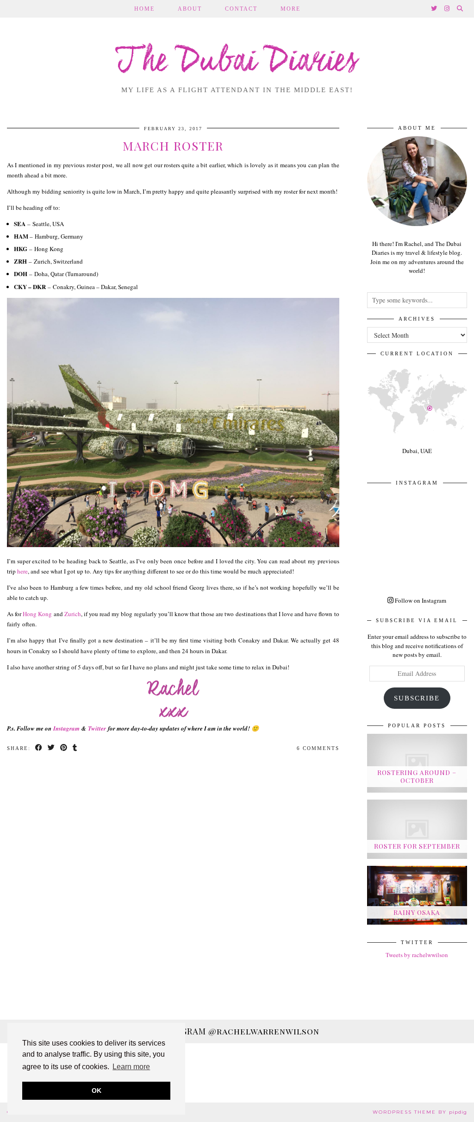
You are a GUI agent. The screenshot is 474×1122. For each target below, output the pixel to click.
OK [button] (96, 1090)
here (22, 571)
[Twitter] (434, 9)
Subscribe (417, 698)
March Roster (173, 146)
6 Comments (318, 748)
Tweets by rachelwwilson (417, 955)
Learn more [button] (131, 1067)
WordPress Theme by (420, 1112)
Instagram (66, 728)
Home (144, 9)
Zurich (72, 614)
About (190, 9)
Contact (241, 9)
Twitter (97, 728)
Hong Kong (37, 614)
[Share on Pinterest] (64, 748)
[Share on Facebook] (39, 748)
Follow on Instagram (419, 600)
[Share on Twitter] (51, 748)
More (290, 9)
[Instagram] (447, 9)
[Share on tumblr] (75, 748)
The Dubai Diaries (237, 62)
